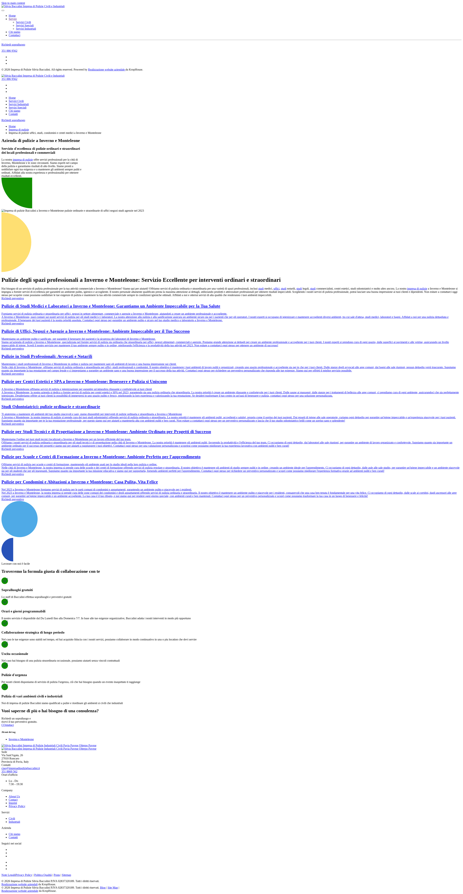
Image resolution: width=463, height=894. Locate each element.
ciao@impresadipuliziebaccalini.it (20, 768)
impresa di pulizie (23, 159)
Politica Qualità (43, 874)
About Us (14, 796)
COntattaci (7, 725)
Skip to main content (13, 3)
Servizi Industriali (26, 28)
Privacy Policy (17, 806)
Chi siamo (14, 31)
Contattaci (14, 35)
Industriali (14, 821)
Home (12, 15)
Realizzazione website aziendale (107, 69)
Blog (103, 887)
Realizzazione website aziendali (19, 884)
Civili (12, 818)
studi (261, 288)
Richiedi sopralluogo (13, 44)
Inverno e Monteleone (21, 739)
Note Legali (8, 874)
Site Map (113, 887)
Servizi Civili (23, 22)
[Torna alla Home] (33, 6)
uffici (276, 288)
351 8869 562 (9, 771)
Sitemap (66, 874)
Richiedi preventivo (12, 298)
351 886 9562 (9, 50)
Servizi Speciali (25, 25)
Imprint (13, 802)
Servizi (13, 18)
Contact (13, 799)
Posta (57, 874)
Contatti (13, 114)
